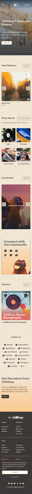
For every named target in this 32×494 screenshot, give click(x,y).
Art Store (5, 452)
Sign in (28, 5)
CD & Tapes (5, 450)
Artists (18, 427)
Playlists (4, 429)
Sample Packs (20, 450)
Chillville (18, 431)
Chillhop (18, 452)
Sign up (5, 396)
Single (26, 74)
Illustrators (19, 429)
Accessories (20, 447)
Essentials (19, 445)
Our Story (19, 434)
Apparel (4, 447)
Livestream (5, 427)
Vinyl (3, 445)
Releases (4, 431)
